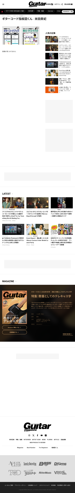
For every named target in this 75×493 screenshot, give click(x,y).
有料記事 (30, 11)
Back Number (31, 447)
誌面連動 (63, 439)
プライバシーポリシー (20, 485)
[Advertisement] (37, 372)
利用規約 (53, 485)
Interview (50, 11)
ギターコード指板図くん (19, 16)
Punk (28, 245)
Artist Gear (36, 439)
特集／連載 (40, 11)
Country (54, 247)
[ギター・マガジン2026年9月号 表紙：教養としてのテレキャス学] (14, 323)
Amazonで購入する (14, 327)
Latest (8, 194)
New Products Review (37, 442)
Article (35, 236)
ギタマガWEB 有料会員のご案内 (15, 11)
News (59, 209)
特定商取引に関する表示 (63, 485)
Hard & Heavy (6, 245)
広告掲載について (32, 485)
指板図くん (55, 447)
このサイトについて (44, 485)
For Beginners (43, 447)
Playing (49, 439)
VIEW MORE (68, 334)
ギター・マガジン (6, 16)
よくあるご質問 (9, 485)
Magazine (9, 281)
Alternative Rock (7, 220)
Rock (14, 220)
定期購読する (14, 332)
